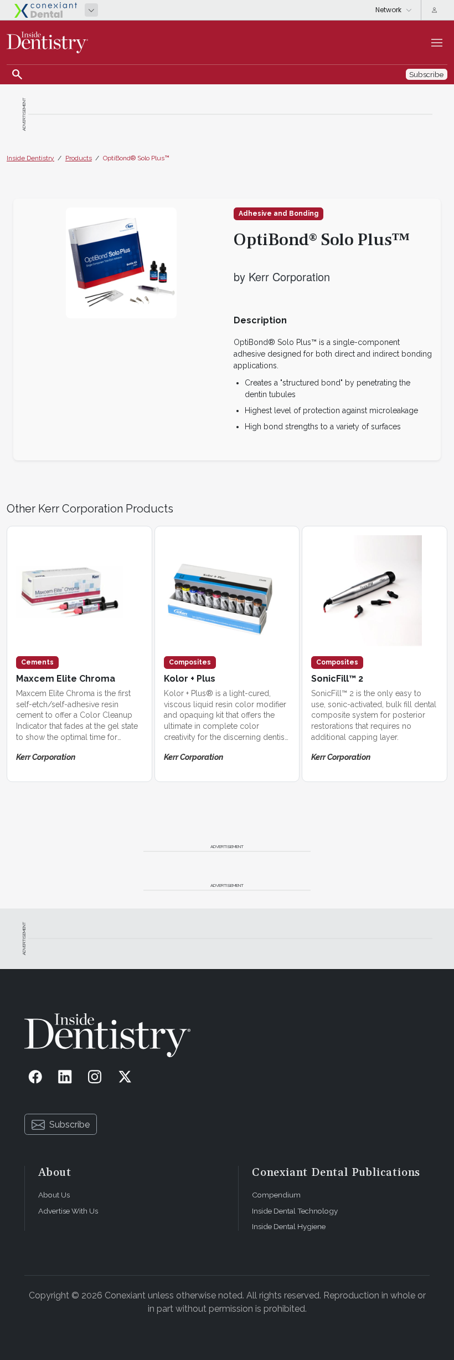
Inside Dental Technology (295, 1210)
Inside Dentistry (30, 158)
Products (78, 158)
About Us (54, 1194)
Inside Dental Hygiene (289, 1226)
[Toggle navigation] (436, 42)
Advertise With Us (68, 1210)
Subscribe (69, 1124)
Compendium (276, 1194)
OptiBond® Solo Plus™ (136, 158)
